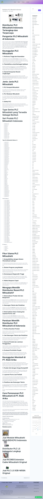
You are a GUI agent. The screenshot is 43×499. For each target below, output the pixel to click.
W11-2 (33, 396)
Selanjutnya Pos (27, 477)
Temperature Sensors (35, 368)
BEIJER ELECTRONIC (35, 74)
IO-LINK (33, 187)
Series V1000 (34, 327)
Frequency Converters (35, 132)
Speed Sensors (34, 359)
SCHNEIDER (34, 296)
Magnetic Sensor (35, 228)
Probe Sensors (34, 279)
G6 (32, 141)
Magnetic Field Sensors (36, 225)
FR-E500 (33, 129)
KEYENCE (34, 198)
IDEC (33, 162)
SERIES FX (34, 321)
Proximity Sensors (35, 285)
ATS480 (33, 59)
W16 (33, 399)
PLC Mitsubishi (4, 58)
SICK (33, 335)
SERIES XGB (34, 330)
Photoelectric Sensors (35, 264)
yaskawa (33, 408)
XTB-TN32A (34, 405)
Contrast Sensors (35, 96)
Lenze (33, 205)
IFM (33, 164)
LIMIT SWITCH (34, 216)
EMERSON (34, 114)
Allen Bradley (34, 48)
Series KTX (34, 324)
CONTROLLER (34, 98)
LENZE (33, 207)
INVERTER (34, 186)
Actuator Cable (34, 45)
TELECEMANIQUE (35, 363)
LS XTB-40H (34, 223)
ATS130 (33, 57)
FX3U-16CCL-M (34, 138)
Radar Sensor (34, 293)
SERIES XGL (34, 332)
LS (32, 219)
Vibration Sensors (35, 389)
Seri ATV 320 (34, 312)
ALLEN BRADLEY (35, 50)
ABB (33, 27)
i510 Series (34, 152)
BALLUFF (33, 65)
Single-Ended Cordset (35, 348)
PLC (7, 11)
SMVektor (33, 354)
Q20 (33, 288)
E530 (33, 113)
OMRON (33, 244)
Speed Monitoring (35, 357)
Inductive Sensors (35, 178)
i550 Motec (34, 153)
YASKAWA (34, 406)
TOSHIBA (33, 369)
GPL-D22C (34, 147)
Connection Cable (35, 90)
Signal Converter (35, 344)
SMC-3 (33, 351)
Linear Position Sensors (36, 217)
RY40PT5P (34, 294)
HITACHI (33, 149)
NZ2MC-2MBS (34, 243)
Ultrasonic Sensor (35, 381)
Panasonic (34, 253)
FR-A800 (33, 126)
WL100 (33, 402)
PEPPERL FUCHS (35, 258)
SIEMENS (33, 339)
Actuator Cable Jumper (36, 47)
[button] (38, 497)
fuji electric (34, 137)
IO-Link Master (34, 189)
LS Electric (34, 222)
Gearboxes (34, 146)
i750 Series (34, 159)
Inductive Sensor (35, 177)
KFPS (33, 201)
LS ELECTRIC (34, 220)
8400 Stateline (34, 21)
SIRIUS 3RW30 (34, 350)
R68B (33, 291)
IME (33, 167)
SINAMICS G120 (34, 345)
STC (33, 360)
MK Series (34, 240)
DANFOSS (34, 101)
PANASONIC (34, 256)
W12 (33, 397)
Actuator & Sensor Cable (36, 44)
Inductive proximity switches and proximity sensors (36, 174)
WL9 (33, 403)
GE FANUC (34, 144)
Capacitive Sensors (35, 81)
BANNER (33, 71)
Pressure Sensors (35, 276)
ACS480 (33, 39)
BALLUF (33, 63)
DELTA (33, 105)
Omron (33, 247)
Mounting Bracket (35, 241)
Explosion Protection (35, 116)
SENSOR (33, 305)
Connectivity (34, 92)
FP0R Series (34, 123)
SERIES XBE (34, 329)
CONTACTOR (34, 95)
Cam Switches (34, 80)
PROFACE (33, 282)
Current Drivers (34, 99)
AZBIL (33, 62)
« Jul (36, 433)
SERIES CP (34, 318)
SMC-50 (33, 353)
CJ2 (33, 86)
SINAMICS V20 (34, 347)
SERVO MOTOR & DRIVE (36, 333)
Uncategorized (34, 384)
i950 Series (34, 161)
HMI (33, 150)
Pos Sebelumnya (4, 477)
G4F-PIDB (33, 140)
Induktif (33, 183)
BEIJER (33, 72)
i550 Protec (34, 155)
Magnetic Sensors (35, 229)
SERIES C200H (34, 315)
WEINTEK (33, 400)
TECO (33, 362)
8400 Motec (34, 18)
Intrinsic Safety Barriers (36, 184)
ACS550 (33, 41)
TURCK (33, 378)
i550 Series (34, 156)
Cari (33, 8)
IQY (32, 192)
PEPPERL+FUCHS (35, 259)
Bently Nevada (34, 75)
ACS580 (33, 42)
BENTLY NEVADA (35, 77)
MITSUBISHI (5, 11)
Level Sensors (34, 214)
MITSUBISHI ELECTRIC (36, 235)
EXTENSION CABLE (35, 117)
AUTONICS (34, 60)
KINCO (33, 202)
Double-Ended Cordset (36, 111)
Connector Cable (35, 93)
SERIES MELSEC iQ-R (35, 326)
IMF (33, 168)
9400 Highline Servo (35, 24)
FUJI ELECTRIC (34, 135)
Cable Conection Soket (36, 78)
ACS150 (33, 36)
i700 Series (34, 158)
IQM (33, 190)
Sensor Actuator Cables (36, 306)
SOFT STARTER (34, 356)
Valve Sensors (34, 387)
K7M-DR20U (34, 196)
